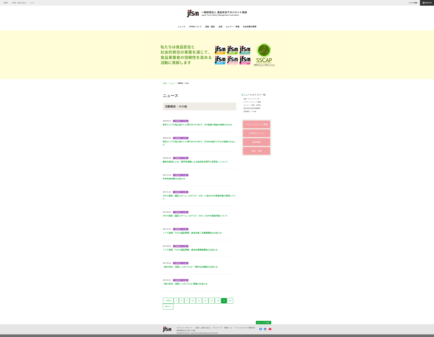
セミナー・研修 (232, 27)
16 (230, 301)
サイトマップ (217, 328)
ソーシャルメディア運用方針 (245, 328)
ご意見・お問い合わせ (202, 328)
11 (199, 301)
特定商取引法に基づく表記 (186, 330)
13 (212, 301)
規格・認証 (210, 27)
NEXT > (168, 307)
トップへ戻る (264, 322)
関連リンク (228, 328)
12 (205, 301)
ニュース (181, 27)
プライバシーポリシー (184, 328)
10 (193, 301)
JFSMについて (195, 27)
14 (218, 301)
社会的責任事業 (249, 27)
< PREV (168, 301)
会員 (220, 27)
